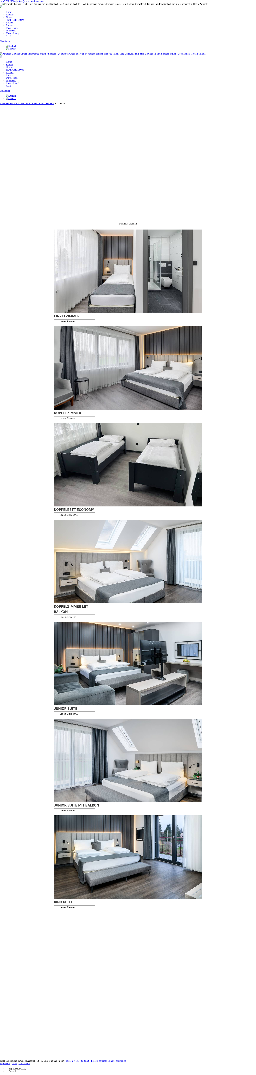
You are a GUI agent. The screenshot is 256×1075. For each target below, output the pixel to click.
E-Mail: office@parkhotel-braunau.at (108, 1061)
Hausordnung (12, 33)
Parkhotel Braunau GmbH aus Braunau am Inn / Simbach (27, 103)
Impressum (11, 30)
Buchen (9, 25)
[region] (128, 205)
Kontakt (9, 22)
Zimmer (9, 14)
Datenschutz (11, 28)
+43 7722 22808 (8, 1)
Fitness (9, 17)
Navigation (5, 41)
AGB (8, 36)
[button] (128, 180)
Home (9, 12)
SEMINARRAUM (15, 20)
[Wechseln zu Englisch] (11, 46)
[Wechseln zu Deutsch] (11, 48)
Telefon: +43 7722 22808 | (78, 1061)
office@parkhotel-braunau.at (30, 1)
